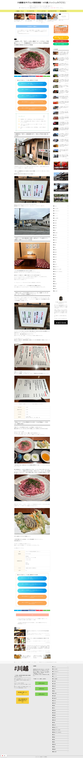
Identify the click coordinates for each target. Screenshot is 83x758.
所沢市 (61, 242)
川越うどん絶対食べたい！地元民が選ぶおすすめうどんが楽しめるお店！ (32, 108)
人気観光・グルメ (20, 11)
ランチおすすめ (30, 11)
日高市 (61, 252)
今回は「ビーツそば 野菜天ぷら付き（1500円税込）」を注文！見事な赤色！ (32, 128)
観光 (61, 281)
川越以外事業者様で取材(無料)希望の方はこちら (22, 701)
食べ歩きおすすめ (52, 11)
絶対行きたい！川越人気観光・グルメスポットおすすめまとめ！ (32, 84)
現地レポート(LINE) (61, 269)
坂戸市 (61, 227)
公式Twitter (41, 688)
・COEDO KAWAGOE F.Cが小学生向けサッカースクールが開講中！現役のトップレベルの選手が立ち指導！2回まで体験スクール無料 (32, 619)
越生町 (61, 283)
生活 (61, 274)
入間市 (61, 223)
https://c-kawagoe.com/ (62, 318)
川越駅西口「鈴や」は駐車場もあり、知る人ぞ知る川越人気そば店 (32, 119)
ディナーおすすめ (42, 11)
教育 (61, 244)
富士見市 (61, 232)
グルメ (15, 39)
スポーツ (61, 213)
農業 (61, 286)
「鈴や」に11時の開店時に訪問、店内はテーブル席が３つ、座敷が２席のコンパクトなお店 (33, 122)
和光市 (61, 225)
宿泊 (61, 230)
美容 (61, 278)
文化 (61, 247)
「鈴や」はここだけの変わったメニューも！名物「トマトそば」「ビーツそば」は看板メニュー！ (33, 125)
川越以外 (61, 237)
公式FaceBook (41, 694)
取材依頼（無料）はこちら (22, 693)
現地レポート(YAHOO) (61, 271)
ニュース (61, 215)
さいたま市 (61, 208)
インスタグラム (43, 30)
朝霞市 (61, 254)
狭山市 (61, 264)
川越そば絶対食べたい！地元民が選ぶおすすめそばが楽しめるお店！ (32, 102)
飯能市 (61, 288)
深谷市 (61, 257)
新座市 (61, 249)
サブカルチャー (61, 210)
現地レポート (61, 266)
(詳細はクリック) (23, 623)
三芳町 (61, 220)
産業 (61, 276)
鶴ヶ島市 (61, 291)
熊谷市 (61, 259)
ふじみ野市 (61, 218)
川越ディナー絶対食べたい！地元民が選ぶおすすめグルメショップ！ (32, 96)
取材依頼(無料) (63, 11)
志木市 (61, 240)
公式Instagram (41, 683)
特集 (61, 261)
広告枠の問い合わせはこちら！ (24, 33)
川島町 (61, 235)
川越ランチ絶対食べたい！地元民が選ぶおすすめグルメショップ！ (32, 90)
